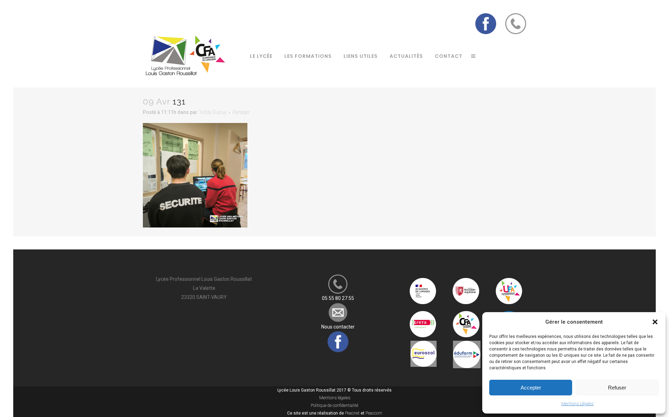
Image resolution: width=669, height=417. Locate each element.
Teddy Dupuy (212, 112)
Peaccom (374, 413)
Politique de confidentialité (334, 405)
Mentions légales (334, 397)
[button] (655, 321)
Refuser (617, 388)
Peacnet (352, 413)
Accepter (531, 388)
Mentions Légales (577, 403)
